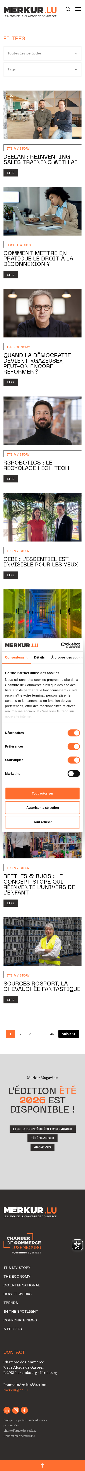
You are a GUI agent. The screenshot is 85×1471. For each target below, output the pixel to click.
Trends (10, 1303)
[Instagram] (15, 1410)
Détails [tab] (39, 657)
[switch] (74, 746)
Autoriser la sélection (42, 807)
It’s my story (17, 1268)
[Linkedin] (6, 1410)
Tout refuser (42, 822)
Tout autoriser (42, 793)
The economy (17, 1277)
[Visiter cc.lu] (22, 1243)
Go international (21, 1285)
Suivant (68, 1034)
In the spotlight (20, 1312)
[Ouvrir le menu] (78, 9)
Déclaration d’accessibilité (19, 1436)
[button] (67, 8)
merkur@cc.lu (15, 1390)
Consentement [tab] (16, 657)
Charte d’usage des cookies (19, 1430)
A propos (12, 1329)
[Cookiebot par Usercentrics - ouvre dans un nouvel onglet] (61, 645)
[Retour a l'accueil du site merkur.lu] (30, 1212)
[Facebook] (24, 1410)
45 (52, 1034)
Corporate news (20, 1320)
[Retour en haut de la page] (42, 1465)
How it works (17, 1294)
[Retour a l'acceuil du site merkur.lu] (25, 9)
